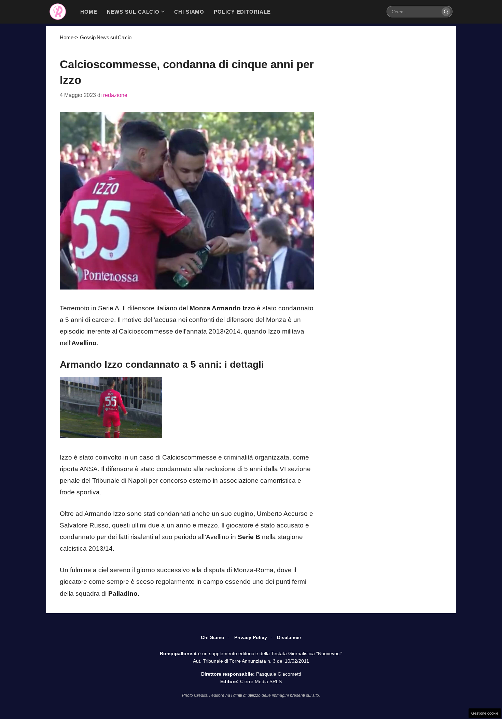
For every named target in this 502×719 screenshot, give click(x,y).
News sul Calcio (114, 37)
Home (66, 37)
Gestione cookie (484, 713)
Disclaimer (289, 637)
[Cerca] (446, 11)
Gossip (87, 37)
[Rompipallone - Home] (58, 11)
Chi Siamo (212, 637)
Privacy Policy (250, 637)
